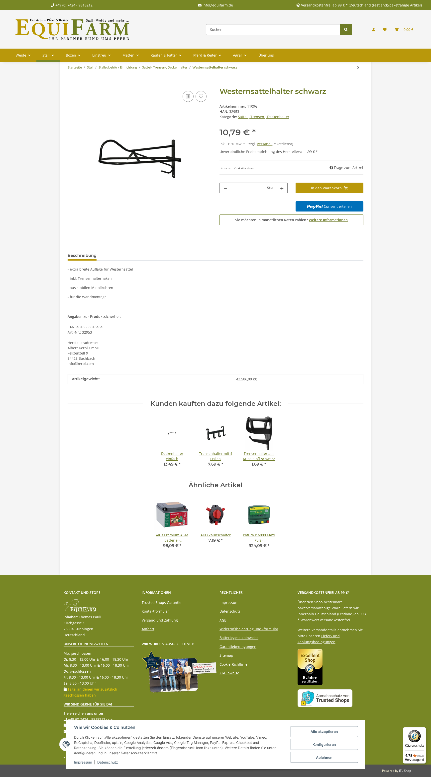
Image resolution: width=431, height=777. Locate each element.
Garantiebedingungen (237, 646)
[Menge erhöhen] (281, 188)
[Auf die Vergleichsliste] (188, 96)
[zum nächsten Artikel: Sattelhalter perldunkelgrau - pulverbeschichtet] (358, 67)
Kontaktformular (155, 611)
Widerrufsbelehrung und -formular (248, 629)
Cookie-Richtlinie (233, 664)
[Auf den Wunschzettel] (201, 96)
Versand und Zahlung (160, 620)
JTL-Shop (405, 771)
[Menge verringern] (225, 188)
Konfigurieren (324, 744)
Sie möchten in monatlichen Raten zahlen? (291, 219)
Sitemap (226, 655)
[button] (373, 29)
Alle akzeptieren (324, 731)
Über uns (266, 55)
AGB (222, 620)
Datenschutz (229, 611)
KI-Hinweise (229, 673)
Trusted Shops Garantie (161, 602)
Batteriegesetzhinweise (238, 637)
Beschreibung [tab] (82, 255)
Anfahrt (148, 629)
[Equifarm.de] (72, 29)
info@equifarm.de (217, 5)
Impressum (228, 602)
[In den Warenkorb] (72, 84)
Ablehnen (324, 757)
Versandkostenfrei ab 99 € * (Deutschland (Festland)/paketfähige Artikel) (361, 5)
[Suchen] (346, 29)
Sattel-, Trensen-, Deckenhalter (263, 116)
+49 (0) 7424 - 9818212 (73, 5)
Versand (264, 143)
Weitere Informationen (328, 219)
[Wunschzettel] (385, 29)
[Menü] (423, 730)
